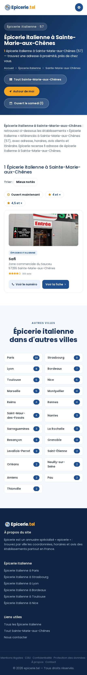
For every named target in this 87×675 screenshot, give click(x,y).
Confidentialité (42, 658)
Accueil (9, 68)
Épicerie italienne (29, 68)
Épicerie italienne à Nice (21, 603)
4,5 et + (16, 203)
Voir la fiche (54, 284)
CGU (28, 658)
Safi (12, 258)
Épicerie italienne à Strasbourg (26, 577)
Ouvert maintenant (25, 195)
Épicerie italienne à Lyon (21, 583)
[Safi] (43, 230)
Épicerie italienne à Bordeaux (25, 590)
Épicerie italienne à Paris (21, 571)
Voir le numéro (26, 284)
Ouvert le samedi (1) (29, 103)
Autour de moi (23, 91)
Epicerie (23, 7)
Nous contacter (15, 637)
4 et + (56, 195)
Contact (50, 662)
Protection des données (69, 658)
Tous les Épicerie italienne (22, 624)
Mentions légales (12, 658)
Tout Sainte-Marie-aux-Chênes (37, 79)
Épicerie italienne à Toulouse (25, 597)
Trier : (9, 182)
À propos (37, 662)
